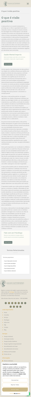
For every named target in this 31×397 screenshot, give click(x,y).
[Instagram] (6, 303)
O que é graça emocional (9, 268)
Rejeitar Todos (15, 384)
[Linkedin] (12, 303)
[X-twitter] (25, 303)
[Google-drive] (14, 307)
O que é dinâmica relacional (10, 271)
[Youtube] (9, 303)
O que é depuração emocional (10, 261)
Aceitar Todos (15, 389)
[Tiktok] (22, 303)
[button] (28, 3)
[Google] (11, 307)
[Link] (17, 307)
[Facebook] (15, 303)
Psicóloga (11, 292)
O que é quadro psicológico (10, 263)
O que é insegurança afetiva (10, 266)
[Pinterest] (19, 303)
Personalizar (15, 380)
